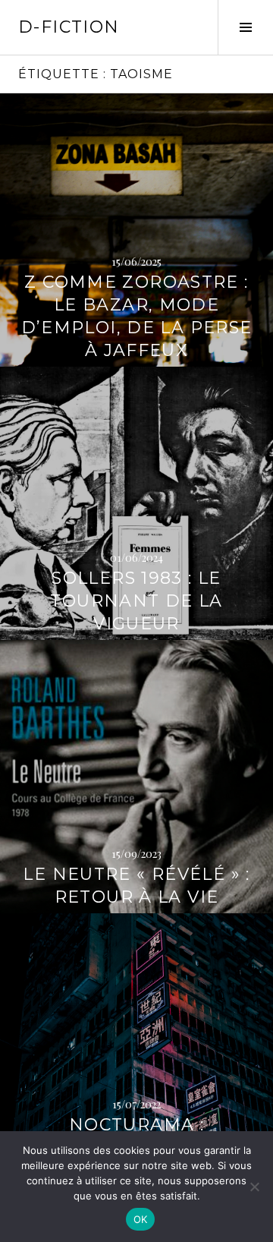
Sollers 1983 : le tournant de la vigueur (136, 601)
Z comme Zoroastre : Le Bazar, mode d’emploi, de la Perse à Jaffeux (137, 316)
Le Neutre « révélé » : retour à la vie (136, 885)
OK (140, 1219)
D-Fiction (68, 27)
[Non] (254, 1186)
